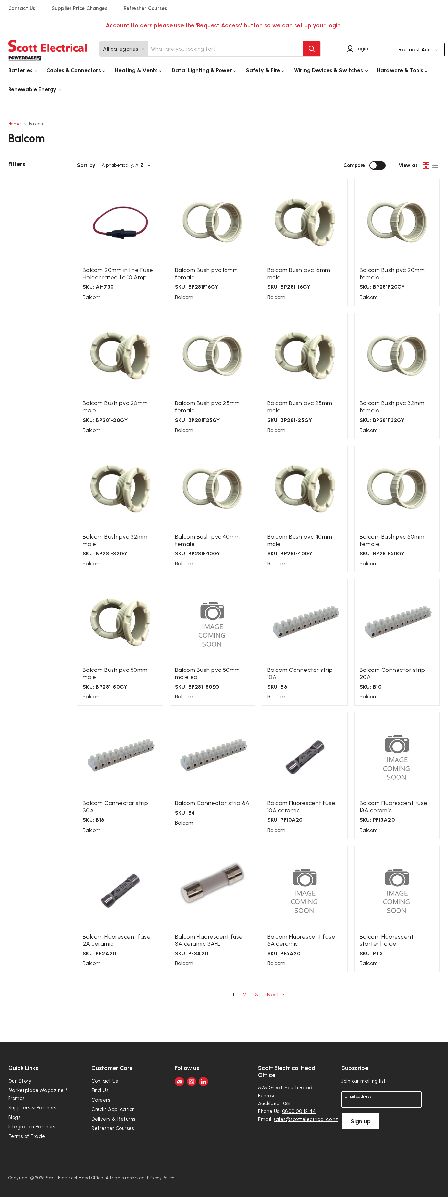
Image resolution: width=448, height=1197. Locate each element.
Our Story (19, 1081)
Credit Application (113, 1109)
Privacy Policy (160, 1177)
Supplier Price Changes (80, 8)
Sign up (361, 1121)
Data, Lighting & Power (202, 70)
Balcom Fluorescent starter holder (387, 940)
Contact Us (21, 8)
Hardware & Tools (401, 70)
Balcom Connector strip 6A (212, 803)
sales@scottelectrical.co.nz (306, 1119)
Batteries (21, 70)
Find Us (100, 1090)
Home (14, 124)
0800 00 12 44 (299, 1111)
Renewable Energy (33, 89)
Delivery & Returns (113, 1119)
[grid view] (426, 165)
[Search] (311, 48)
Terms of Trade (26, 1136)
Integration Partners (31, 1127)
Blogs (14, 1117)
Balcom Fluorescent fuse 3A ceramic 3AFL (209, 940)
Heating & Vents (137, 70)
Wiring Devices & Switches (329, 70)
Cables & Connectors (74, 70)
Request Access (419, 49)
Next (273, 994)
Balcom (92, 297)
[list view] (435, 165)
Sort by (86, 165)
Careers (101, 1100)
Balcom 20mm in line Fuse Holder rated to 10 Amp (118, 273)
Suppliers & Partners (32, 1108)
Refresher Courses (145, 8)
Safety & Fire (263, 70)
